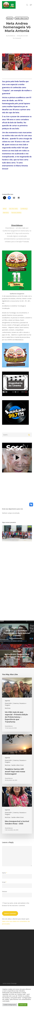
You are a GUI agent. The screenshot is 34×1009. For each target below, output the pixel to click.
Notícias (9, 18)
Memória (6, 212)
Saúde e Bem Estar (21, 18)
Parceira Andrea (16, 212)
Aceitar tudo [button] (22, 1005)
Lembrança (23, 209)
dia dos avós (13, 209)
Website (4, 891)
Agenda (7, 700)
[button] (31, 5)
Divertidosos (11, 36)
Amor (4, 209)
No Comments (17, 38)
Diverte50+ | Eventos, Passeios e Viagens (15, 704)
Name (4, 873)
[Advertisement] (18, 488)
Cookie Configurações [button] (9, 1005)
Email (4, 882)
